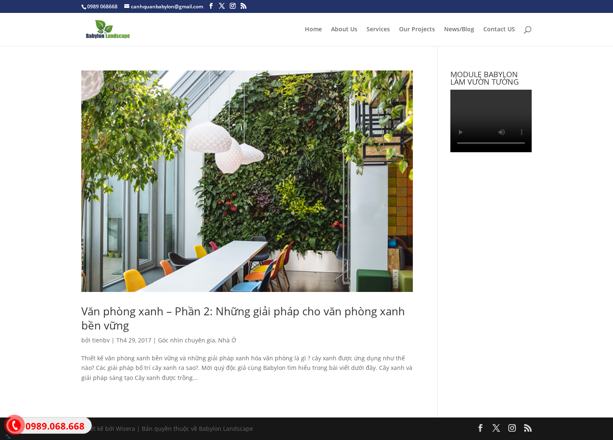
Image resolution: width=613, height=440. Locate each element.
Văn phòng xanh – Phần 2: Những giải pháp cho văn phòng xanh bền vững (243, 318)
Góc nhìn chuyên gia (186, 340)
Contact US (499, 29)
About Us (344, 29)
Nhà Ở (227, 340)
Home (313, 29)
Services (378, 29)
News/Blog (459, 29)
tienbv (101, 340)
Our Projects (417, 29)
